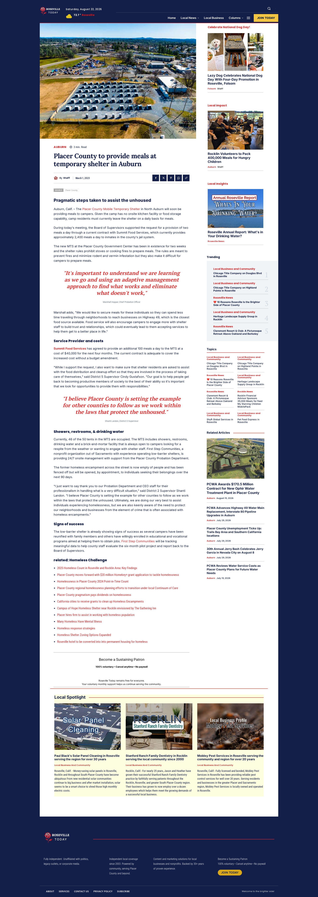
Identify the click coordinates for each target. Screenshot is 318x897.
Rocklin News (245, 391)
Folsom (212, 88)
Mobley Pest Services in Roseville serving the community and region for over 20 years (230, 757)
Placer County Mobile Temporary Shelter (111, 209)
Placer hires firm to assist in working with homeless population (95, 615)
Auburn (60, 147)
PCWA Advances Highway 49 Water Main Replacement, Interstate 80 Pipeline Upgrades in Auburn (235, 511)
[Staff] (56, 178)
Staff (66, 178)
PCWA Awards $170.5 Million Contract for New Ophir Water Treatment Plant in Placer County (233, 488)
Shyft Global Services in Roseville (220, 421)
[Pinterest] (171, 178)
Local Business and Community (234, 269)
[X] (163, 178)
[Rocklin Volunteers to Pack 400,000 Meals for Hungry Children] (235, 130)
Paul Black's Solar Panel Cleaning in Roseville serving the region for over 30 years (87, 757)
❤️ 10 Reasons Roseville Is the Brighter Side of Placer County (236, 303)
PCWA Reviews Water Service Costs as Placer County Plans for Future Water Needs (234, 569)
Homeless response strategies (76, 628)
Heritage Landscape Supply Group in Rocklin (235, 318)
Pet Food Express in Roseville (248, 421)
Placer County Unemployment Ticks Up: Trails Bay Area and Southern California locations (234, 532)
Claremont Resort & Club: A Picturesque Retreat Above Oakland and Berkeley (237, 332)
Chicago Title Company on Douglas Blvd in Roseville (237, 275)
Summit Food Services (70, 348)
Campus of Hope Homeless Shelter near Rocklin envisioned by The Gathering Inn (106, 608)
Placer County (71, 190)
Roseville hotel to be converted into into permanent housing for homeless (102, 642)
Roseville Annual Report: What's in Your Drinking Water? (235, 234)
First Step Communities (138, 541)
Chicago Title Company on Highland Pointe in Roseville (235, 289)
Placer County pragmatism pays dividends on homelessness (94, 595)
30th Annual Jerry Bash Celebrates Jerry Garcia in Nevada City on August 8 (235, 550)
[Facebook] (155, 178)
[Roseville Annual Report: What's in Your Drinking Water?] (235, 208)
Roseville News (216, 241)
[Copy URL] (186, 178)
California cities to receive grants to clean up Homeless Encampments (100, 601)
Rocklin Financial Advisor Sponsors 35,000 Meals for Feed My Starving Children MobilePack (250, 401)
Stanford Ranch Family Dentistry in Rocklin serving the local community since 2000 (156, 757)
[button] (269, 8)
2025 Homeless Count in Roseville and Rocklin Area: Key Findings (97, 568)
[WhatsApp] (178, 178)
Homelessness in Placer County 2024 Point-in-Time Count (93, 581)
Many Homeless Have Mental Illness (79, 621)
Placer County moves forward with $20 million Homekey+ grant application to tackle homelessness (118, 575)
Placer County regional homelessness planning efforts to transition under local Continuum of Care (117, 588)
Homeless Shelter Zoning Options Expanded (84, 635)
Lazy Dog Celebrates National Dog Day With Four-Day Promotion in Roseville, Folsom (235, 79)
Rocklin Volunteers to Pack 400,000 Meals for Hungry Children (229, 158)
